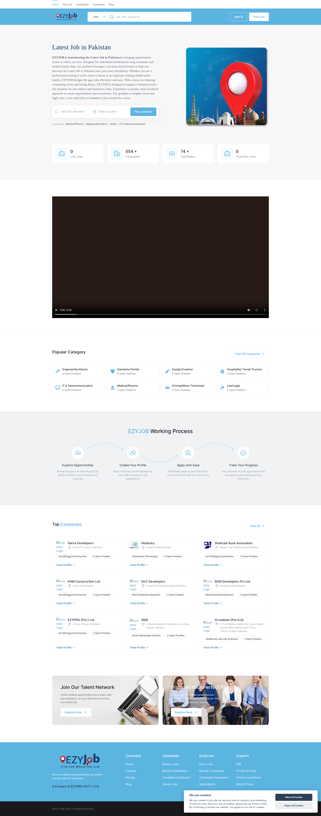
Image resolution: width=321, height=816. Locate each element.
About (129, 764)
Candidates (82, 4)
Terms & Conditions (248, 777)
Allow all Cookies (294, 797)
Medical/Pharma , (76, 123)
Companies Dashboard (213, 777)
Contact (131, 770)
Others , (114, 123)
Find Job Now (143, 111)
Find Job (67, 4)
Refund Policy (244, 784)
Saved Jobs (170, 784)
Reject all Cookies (294, 805)
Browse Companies (211, 770)
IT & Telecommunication (132, 123)
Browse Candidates (175, 770)
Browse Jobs (171, 764)
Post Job (259, 16)
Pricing (130, 777)
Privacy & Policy (246, 770)
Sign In (238, 16)
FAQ (238, 764)
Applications (207, 784)
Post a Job (206, 764)
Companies (99, 4)
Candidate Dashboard (176, 777)
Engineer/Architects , (97, 123)
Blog (111, 4)
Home (55, 4)
